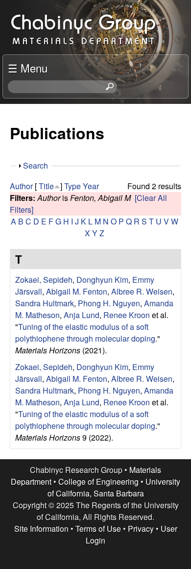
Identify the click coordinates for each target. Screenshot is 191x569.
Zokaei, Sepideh (43, 279)
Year (91, 186)
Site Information (41, 528)
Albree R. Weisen (141, 291)
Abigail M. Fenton (76, 291)
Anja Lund (81, 315)
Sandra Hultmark (44, 303)
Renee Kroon (126, 315)
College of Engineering (98, 481)
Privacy (141, 528)
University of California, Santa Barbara (114, 487)
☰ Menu (28, 67)
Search (35, 165)
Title (46, 186)
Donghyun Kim (102, 279)
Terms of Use (98, 528)
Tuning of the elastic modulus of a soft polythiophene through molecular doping (85, 332)
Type (72, 186)
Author (21, 186)
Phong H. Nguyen (109, 303)
